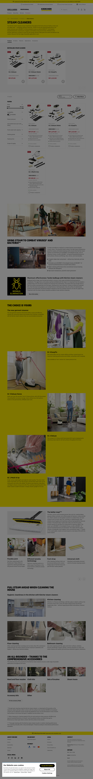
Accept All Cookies (47, 765)
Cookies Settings (47, 773)
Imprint (29, 772)
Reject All (47, 769)
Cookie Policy (17, 772)
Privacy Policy (24, 772)
